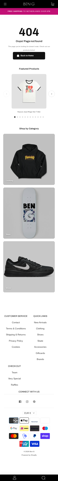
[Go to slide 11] (40, 117)
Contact (16, 322)
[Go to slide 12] (43, 117)
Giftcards (40, 353)
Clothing (40, 328)
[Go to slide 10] (38, 117)
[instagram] (27, 401)
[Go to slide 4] (22, 117)
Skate (40, 341)
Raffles (14, 384)
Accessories (40, 347)
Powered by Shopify (29, 455)
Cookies (16, 347)
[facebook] (20, 401)
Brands (40, 359)
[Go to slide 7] (30, 117)
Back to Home (27, 56)
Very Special (14, 378)
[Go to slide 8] (33, 117)
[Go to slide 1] (14, 117)
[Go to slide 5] (25, 117)
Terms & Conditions (16, 328)
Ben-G (32, 451)
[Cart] (52, 4)
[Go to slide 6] (27, 117)
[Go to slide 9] (35, 117)
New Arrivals (40, 322)
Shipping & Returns (16, 334)
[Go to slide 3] (20, 117)
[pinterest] (34, 401)
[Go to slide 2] (17, 117)
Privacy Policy (16, 341)
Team (14, 372)
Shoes (40, 334)
